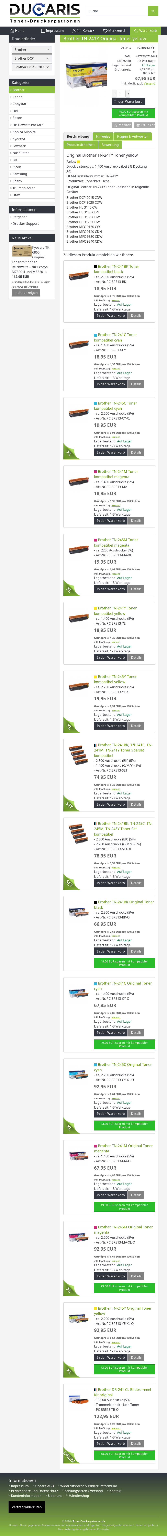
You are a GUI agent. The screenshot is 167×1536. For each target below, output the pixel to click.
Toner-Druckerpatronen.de (89, 1521)
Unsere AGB (44, 1486)
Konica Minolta (24, 132)
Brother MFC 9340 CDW (84, 241)
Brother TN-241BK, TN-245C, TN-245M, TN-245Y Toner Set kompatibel (123, 829)
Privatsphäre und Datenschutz (34, 1491)
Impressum (54, 30)
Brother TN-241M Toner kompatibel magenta (116, 474)
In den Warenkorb (111, 315)
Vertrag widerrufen (27, 1507)
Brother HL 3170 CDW (83, 222)
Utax (16, 195)
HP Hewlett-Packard (28, 125)
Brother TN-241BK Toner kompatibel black (116, 269)
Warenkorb (147, 30)
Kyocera (19, 139)
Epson (17, 118)
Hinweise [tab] (103, 136)
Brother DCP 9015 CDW (84, 197)
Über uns (55, 1495)
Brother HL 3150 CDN (82, 212)
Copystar (19, 104)
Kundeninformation (26, 1495)
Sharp (17, 181)
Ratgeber (20, 217)
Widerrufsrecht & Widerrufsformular (88, 1486)
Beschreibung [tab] (78, 136)
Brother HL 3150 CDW (83, 217)
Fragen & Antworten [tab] (132, 136)
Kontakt (115, 1491)
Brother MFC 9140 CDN (84, 231)
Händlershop (79, 1495)
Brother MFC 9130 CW (83, 227)
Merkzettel (116, 30)
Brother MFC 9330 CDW (84, 236)
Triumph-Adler (24, 188)
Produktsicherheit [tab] (81, 144)
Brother (19, 90)
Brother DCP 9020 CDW (84, 202)
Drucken (147, 125)
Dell (16, 111)
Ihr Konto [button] (84, 30)
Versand (33, 286)
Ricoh (17, 167)
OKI (15, 160)
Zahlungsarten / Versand (84, 1491)
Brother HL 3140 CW (81, 207)
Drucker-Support (26, 223)
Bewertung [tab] (110, 144)
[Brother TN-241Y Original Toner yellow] (93, 75)
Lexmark (19, 146)
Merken (125, 125)
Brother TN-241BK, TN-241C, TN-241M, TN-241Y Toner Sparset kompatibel (123, 750)
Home (19, 30)
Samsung (20, 174)
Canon (18, 97)
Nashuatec (21, 153)
